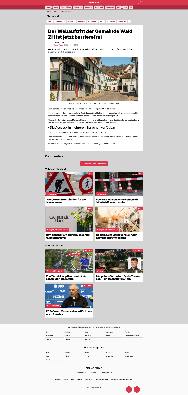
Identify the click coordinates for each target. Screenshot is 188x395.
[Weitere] (129, 21)
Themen (68, 339)
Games (107, 335)
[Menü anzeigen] (141, 2)
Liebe (87, 352)
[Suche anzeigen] (138, 2)
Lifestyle (48, 339)
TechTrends (129, 356)
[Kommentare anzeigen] (137, 389)
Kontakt (79, 379)
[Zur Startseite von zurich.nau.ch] (94, 2)
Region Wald (67, 11)
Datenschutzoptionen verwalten (122, 379)
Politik (67, 332)
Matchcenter (109, 332)
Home (48, 11)
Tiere (67, 356)
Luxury (107, 352)
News (47, 332)
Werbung (58, 379)
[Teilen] (129, 389)
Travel (87, 356)
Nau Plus (88, 335)
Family (127, 352)
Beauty (48, 360)
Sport (87, 332)
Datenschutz (89, 379)
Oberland (56, 11)
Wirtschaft (49, 335)
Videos (67, 335)
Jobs (72, 379)
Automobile (109, 356)
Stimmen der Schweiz (132, 335)
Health (48, 352)
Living (67, 352)
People (127, 332)
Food (47, 356)
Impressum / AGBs (102, 379)
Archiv (87, 339)
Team (66, 379)
